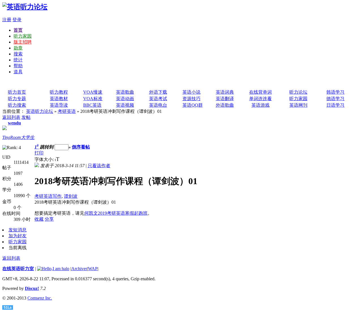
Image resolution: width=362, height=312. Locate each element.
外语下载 (158, 92)
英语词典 (225, 92)
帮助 (18, 65)
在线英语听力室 (18, 268)
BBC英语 (92, 105)
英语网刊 (298, 105)
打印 (39, 152)
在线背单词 (260, 92)
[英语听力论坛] (25, 6)
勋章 (18, 48)
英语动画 (125, 98)
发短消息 (17, 229)
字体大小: (45, 159)
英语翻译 (225, 98)
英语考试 (158, 98)
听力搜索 (17, 105)
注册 (6, 19)
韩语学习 (335, 92)
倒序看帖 (81, 147)
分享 (49, 219)
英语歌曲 (125, 92)
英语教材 (59, 98)
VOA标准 (92, 98)
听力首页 (17, 92)
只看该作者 (99, 165)
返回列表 (11, 117)
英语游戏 (260, 105)
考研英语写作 (48, 196)
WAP (93, 268)
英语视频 (125, 105)
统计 (18, 59)
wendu (14, 123)
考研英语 (67, 111)
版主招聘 (23, 42)
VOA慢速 (92, 92)
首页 (18, 30)
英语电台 (158, 105)
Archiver (79, 268)
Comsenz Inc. (39, 298)
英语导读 (59, 105)
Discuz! (32, 288)
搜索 (18, 53)
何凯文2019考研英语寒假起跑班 (116, 213)
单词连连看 (260, 98)
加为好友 (17, 235)
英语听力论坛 (39, 111)
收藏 (39, 219)
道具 (18, 71)
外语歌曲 (225, 105)
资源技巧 (191, 98)
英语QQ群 (192, 105)
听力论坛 (298, 92)
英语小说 (191, 92)
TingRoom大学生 (18, 137)
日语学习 (335, 105)
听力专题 (17, 98)
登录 (16, 19)
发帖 (26, 117)
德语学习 (335, 98)
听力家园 (23, 36)
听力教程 (59, 92)
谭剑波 (70, 196)
